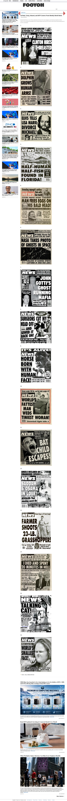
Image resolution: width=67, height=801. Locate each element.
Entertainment (15, 0)
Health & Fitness (32, 0)
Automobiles (39, 0)
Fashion (21, 0)
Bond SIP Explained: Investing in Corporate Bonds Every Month (8, 34)
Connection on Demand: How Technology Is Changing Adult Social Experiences (10, 107)
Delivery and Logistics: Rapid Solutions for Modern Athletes (9, 131)
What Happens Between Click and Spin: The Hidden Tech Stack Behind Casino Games (9, 170)
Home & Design (47, 0)
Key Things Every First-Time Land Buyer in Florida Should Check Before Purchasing (10, 82)
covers (23, 674)
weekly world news (30, 674)
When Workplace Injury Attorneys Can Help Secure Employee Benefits (9, 47)
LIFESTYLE (3, 24)
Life (26, 0)
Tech (10, 0)
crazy (26, 674)
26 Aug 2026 (5, 0)
